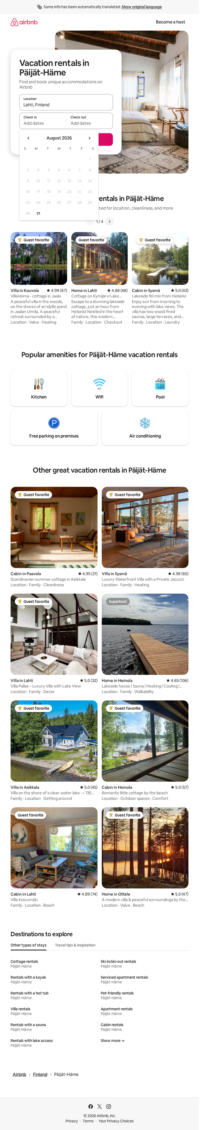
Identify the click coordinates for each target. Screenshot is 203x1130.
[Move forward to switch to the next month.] (89, 138)
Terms (88, 1121)
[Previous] (90, 221)
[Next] (109, 221)
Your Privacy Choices (116, 1121)
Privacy (72, 1121)
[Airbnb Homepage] (24, 22)
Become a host (170, 22)
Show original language (142, 6)
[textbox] (43, 123)
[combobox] (66, 105)
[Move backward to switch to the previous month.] (28, 138)
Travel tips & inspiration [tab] (75, 945)
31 (38, 213)
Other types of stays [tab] (29, 945)
